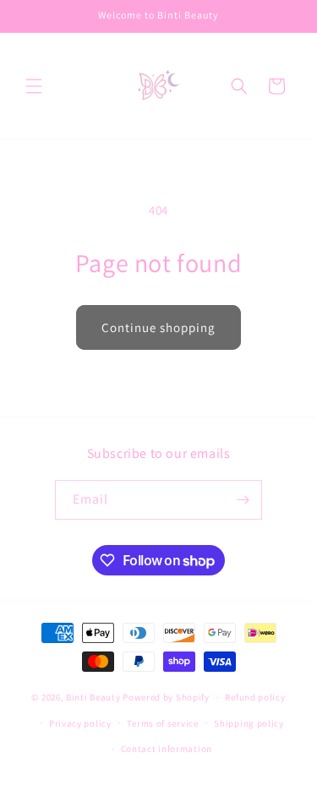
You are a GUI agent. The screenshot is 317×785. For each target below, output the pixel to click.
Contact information (166, 749)
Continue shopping (158, 327)
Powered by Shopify (166, 697)
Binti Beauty (93, 697)
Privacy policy (80, 723)
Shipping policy (249, 723)
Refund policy (255, 697)
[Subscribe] (242, 500)
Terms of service (162, 723)
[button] (33, 86)
